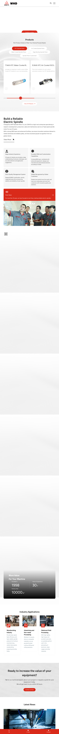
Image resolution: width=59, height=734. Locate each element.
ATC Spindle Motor (19, 48)
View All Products (28, 103)
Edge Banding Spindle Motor (40, 52)
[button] (57, 19)
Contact (49, 732)
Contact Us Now (29, 32)
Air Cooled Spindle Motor (37, 48)
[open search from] (51, 3)
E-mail (28, 732)
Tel (9, 732)
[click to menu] (54, 3)
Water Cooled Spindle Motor (18, 52)
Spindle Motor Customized (29, 55)
